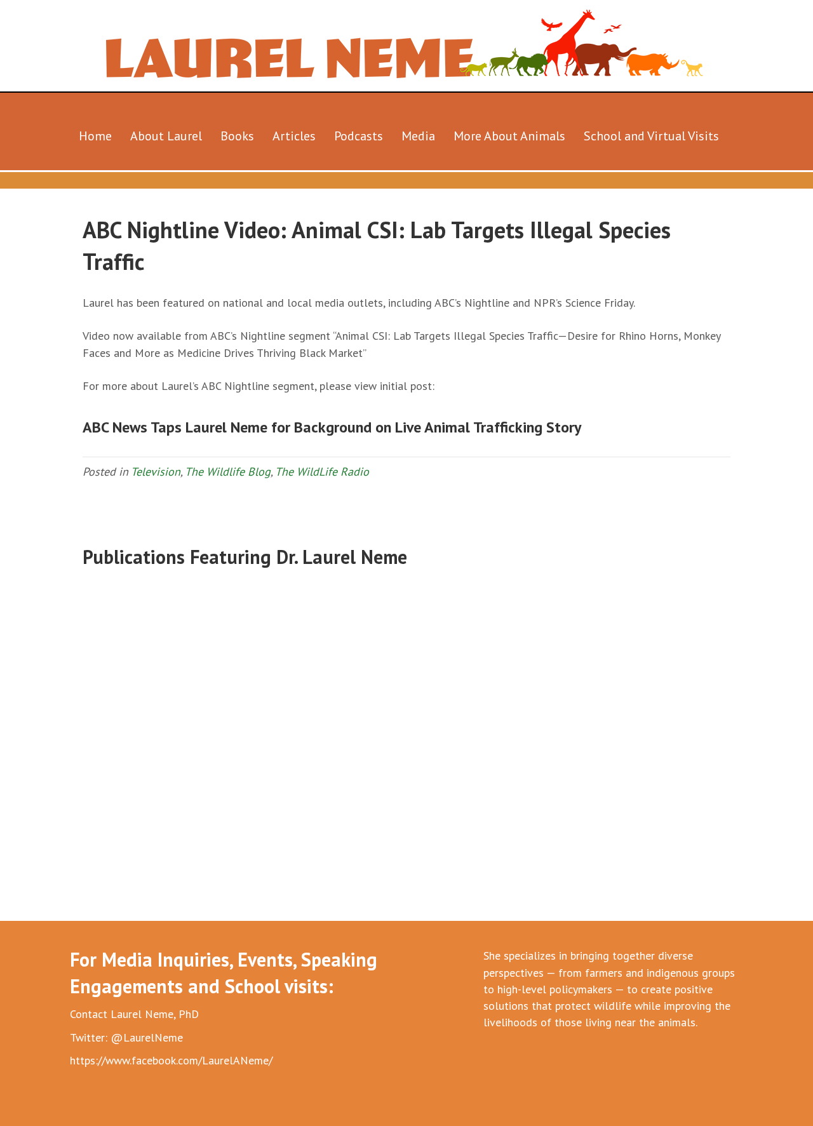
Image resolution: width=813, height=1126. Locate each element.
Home (95, 136)
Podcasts (358, 136)
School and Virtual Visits (651, 136)
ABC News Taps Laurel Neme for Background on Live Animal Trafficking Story (332, 427)
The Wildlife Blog (228, 471)
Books (237, 136)
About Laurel (166, 136)
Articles (294, 136)
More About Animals (509, 136)
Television (155, 471)
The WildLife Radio (322, 471)
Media (418, 136)
